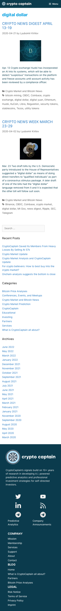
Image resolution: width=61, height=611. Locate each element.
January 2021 (9, 411)
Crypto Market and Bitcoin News (23, 91)
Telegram (7, 213)
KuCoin (14, 104)
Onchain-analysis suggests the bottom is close (28, 274)
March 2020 (9, 437)
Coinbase (29, 204)
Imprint (12, 605)
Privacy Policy (15, 600)
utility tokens (32, 108)
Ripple (45, 208)
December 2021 (11, 364)
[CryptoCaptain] (16, 4)
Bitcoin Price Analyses (14, 291)
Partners (7, 321)
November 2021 (11, 368)
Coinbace (36, 95)
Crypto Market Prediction (16, 304)
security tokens (49, 104)
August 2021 (9, 381)
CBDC (26, 95)
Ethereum (50, 99)
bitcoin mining (13, 95)
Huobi (5, 104)
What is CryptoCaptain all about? (21, 330)
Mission (19, 538)
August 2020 (9, 424)
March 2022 (9, 355)
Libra (23, 104)
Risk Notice (14, 592)
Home (11, 569)
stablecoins (8, 108)
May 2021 (7, 394)
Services (7, 325)
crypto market (44, 204)
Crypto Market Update (15, 254)
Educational (8, 312)
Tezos (20, 108)
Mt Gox (21, 208)
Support (19, 551)
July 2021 (7, 385)
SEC (53, 208)
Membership (18, 543)
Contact (12, 560)
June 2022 (8, 347)
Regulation (33, 104)
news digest (34, 208)
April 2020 (8, 433)
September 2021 (11, 377)
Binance (9, 204)
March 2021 (8, 402)
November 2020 (11, 415)
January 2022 (10, 359)
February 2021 (10, 407)
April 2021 (7, 398)
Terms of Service (17, 596)
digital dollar (22, 99)
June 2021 (8, 390)
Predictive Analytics (13, 522)
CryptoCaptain (10, 308)
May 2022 (7, 351)
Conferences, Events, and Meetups (22, 295)
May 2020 (8, 428)
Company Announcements (42, 522)
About (21, 556)
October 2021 (10, 372)
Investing (7, 317)
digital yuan (36, 99)
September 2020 (11, 420)
